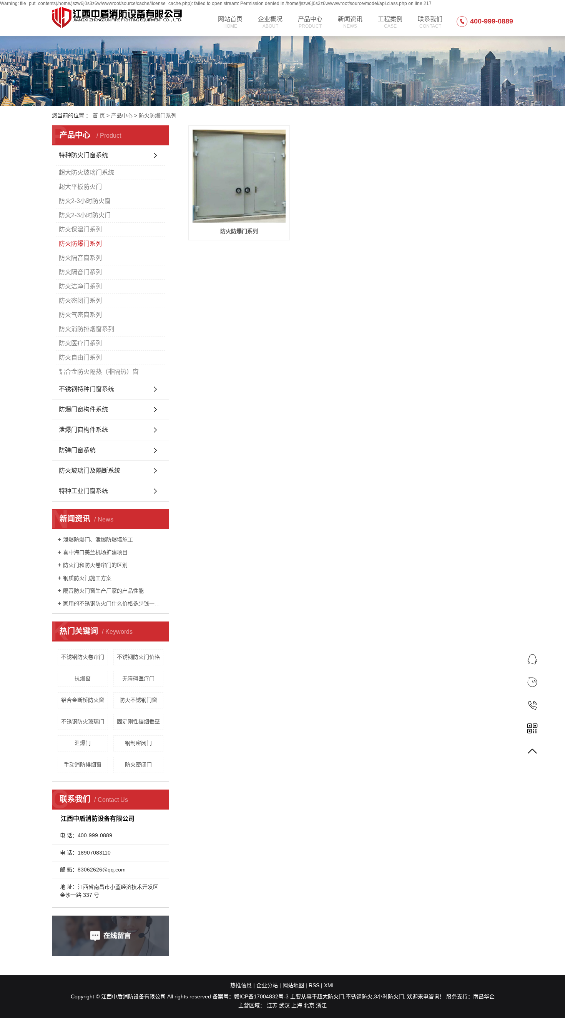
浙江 (321, 1005)
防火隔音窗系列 (80, 258)
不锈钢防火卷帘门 (82, 657)
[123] (532, 682)
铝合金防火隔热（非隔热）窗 (99, 371)
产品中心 (310, 22)
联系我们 (430, 22)
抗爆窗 (83, 678)
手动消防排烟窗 (82, 764)
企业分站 (267, 985)
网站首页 (230, 22)
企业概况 (270, 22)
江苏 (272, 1005)
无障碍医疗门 (138, 678)
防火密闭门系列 (80, 300)
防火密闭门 (138, 764)
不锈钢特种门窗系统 (86, 389)
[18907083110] (532, 705)
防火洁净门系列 (80, 286)
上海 (296, 1005)
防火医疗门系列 (80, 343)
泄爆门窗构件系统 (83, 430)
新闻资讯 (350, 22)
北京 (309, 1005)
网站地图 (293, 985)
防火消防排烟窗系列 (86, 329)
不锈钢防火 (359, 996)
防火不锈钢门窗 (138, 700)
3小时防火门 (389, 996)
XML (329, 985)
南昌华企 (484, 996)
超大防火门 (330, 996)
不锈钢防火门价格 (138, 657)
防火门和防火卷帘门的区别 (95, 565)
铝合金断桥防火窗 (82, 700)
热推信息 (241, 985)
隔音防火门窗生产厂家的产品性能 (103, 591)
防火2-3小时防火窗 (85, 201)
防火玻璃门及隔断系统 (89, 470)
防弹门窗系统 (77, 450)
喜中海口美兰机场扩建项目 (95, 552)
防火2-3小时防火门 (85, 215)
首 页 (99, 115)
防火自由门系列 (80, 357)
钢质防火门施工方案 (87, 578)
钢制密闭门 (138, 743)
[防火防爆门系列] (239, 176)
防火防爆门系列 (157, 115)
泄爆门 (83, 743)
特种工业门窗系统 (83, 491)
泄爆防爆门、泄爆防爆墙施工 (98, 539)
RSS (314, 985)
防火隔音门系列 (80, 272)
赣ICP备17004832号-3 (261, 996)
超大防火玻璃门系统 (86, 172)
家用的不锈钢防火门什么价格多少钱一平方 (113, 603)
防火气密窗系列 (80, 315)
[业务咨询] (532, 659)
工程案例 (390, 22)
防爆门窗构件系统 (83, 409)
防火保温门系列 (80, 229)
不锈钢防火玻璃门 (82, 721)
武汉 (284, 1005)
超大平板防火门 (80, 186)
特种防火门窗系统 (83, 155)
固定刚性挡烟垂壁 (138, 721)
